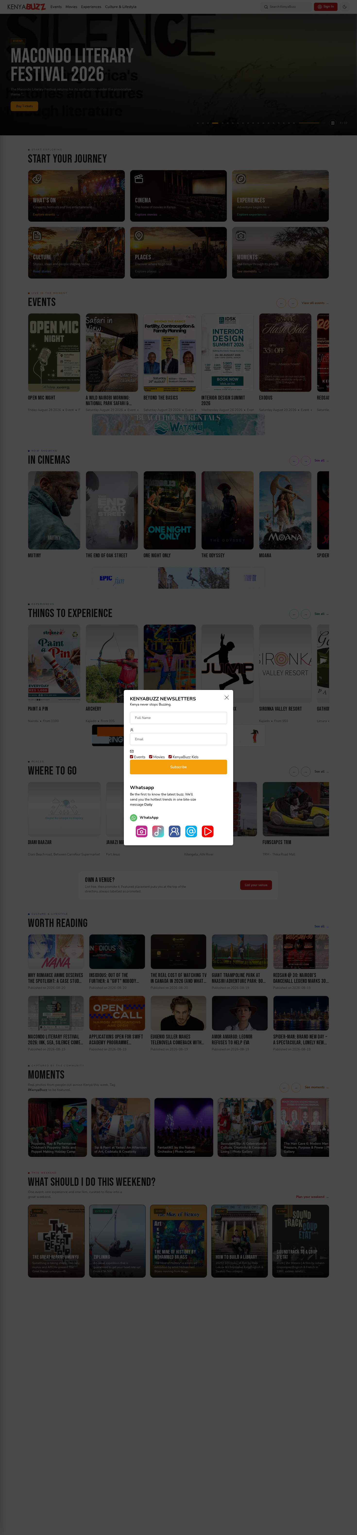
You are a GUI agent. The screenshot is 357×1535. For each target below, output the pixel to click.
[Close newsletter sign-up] (225, 698)
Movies (158, 757)
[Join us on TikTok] (158, 831)
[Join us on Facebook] (174, 831)
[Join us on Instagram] (141, 831)
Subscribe (178, 767)
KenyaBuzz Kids (185, 757)
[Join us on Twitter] (191, 831)
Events (139, 757)
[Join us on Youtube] (207, 831)
